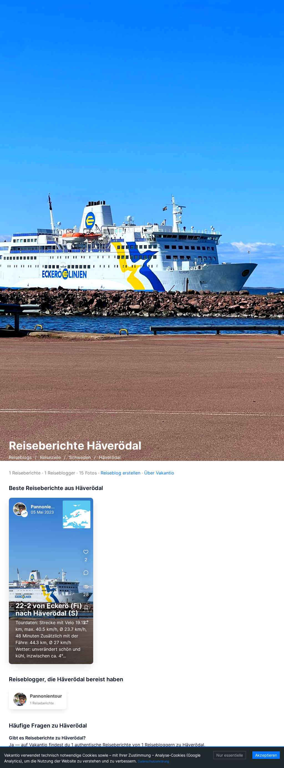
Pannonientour (47, 506)
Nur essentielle (229, 755)
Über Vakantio (159, 473)
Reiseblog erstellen (120, 473)
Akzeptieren (266, 755)
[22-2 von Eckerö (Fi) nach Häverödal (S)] (51, 581)
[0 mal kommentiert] (86, 572)
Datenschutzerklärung (153, 761)
